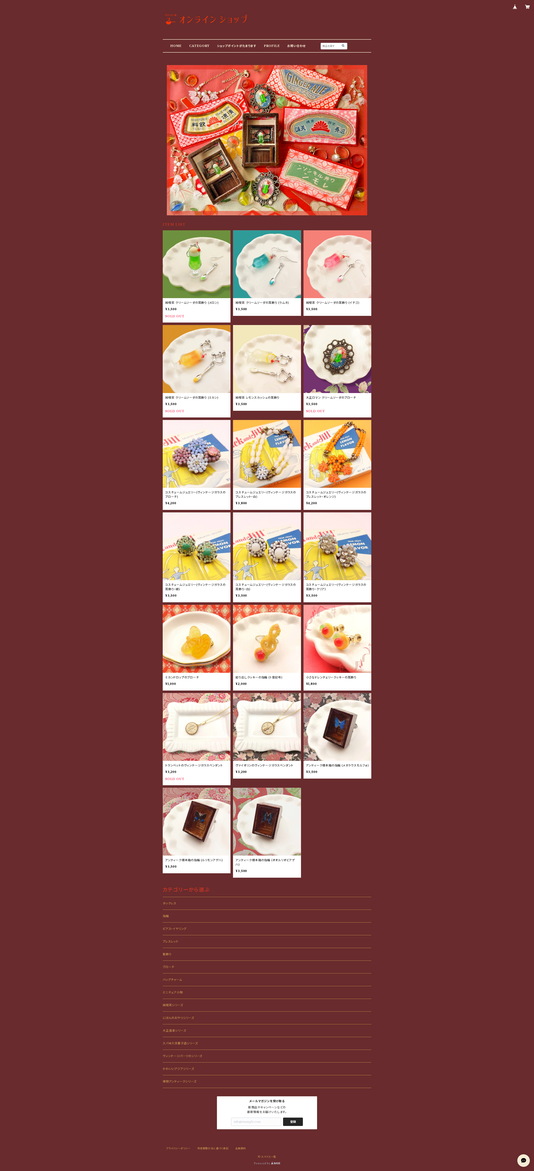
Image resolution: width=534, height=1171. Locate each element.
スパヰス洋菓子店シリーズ (180, 1043)
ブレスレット (171, 941)
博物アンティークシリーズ (179, 1081)
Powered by (262, 1163)
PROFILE (272, 46)
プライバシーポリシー (178, 1148)
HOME (176, 46)
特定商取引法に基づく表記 (213, 1148)
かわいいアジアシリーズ (178, 1069)
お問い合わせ (296, 46)
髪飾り (167, 954)
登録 (293, 1122)
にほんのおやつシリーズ (178, 1018)
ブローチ (168, 967)
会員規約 (240, 1148)
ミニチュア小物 (173, 992)
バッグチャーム (172, 980)
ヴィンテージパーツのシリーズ (182, 1056)
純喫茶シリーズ (173, 1005)
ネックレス (169, 903)
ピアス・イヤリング (174, 929)
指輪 (166, 916)
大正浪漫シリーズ (174, 1030)
